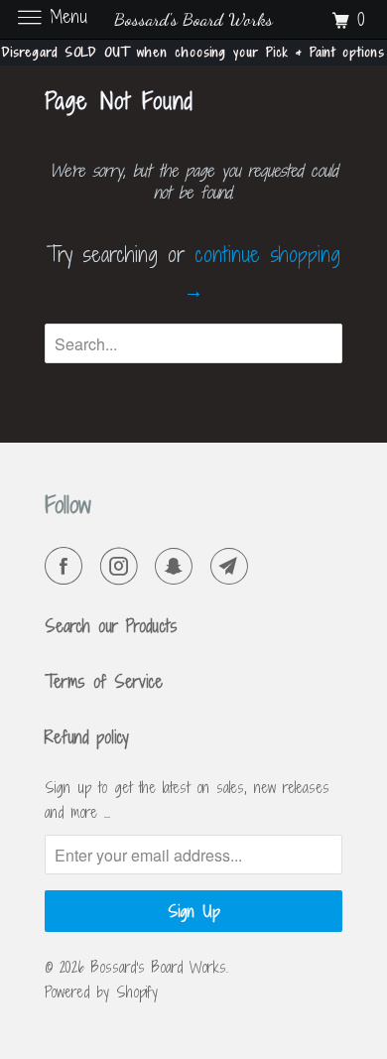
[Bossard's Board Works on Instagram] (123, 567)
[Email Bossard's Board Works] (233, 567)
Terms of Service (104, 681)
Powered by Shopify (101, 992)
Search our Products (111, 625)
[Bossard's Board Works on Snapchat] (177, 567)
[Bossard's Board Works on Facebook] (67, 567)
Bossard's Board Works (158, 967)
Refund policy (87, 737)
